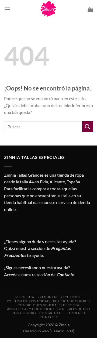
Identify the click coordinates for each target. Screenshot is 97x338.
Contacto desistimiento (62, 313)
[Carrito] (90, 9)
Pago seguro (24, 313)
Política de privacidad (28, 301)
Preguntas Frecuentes (58, 297)
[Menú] (7, 9)
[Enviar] (87, 126)
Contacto (49, 317)
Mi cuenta (24, 297)
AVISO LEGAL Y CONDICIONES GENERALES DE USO (48, 309)
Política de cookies (72, 301)
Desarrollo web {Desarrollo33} (48, 331)
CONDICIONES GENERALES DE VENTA (48, 305)
